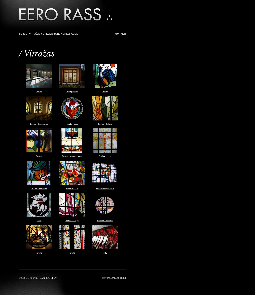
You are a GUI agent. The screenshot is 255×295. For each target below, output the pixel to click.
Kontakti (120, 34)
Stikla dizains (51, 34)
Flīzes (23, 34)
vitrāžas (39, 52)
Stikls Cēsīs (70, 34)
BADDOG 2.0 (120, 278)
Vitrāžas (34, 34)
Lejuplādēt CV (48, 278)
